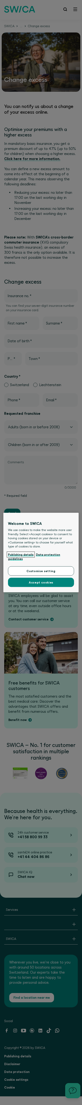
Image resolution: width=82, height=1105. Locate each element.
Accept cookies (41, 582)
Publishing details (20, 554)
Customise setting (40, 571)
